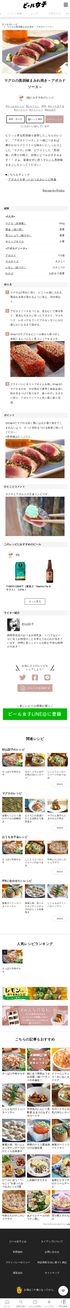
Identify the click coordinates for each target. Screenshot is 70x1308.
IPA (28, 97)
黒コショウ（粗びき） (18, 235)
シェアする (49, 1300)
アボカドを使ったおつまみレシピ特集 (32, 179)
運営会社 (18, 1273)
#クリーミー (36, 109)
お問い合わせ (52, 1252)
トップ (34, 13)
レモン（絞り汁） (16, 267)
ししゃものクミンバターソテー (56, 905)
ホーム (7, 1300)
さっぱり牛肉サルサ (13, 1073)
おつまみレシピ (10, 24)
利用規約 (18, 1252)
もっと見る (35, 601)
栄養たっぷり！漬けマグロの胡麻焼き (11, 818)
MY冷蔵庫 (63, 1300)
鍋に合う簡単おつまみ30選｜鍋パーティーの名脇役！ (38, 1077)
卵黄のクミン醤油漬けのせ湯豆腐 (38, 1146)
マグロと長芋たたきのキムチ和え (56, 817)
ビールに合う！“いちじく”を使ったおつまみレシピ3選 (12, 1183)
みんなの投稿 (35, 1300)
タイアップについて (52, 1241)
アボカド (10, 255)
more (60, 784)
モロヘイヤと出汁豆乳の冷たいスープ (34, 774)
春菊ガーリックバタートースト (11, 905)
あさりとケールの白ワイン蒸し (38, 1217)
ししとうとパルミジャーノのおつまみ (56, 774)
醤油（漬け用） (14, 229)
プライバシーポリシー (18, 1262)
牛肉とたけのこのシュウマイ (56, 861)
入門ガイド (54, 13)
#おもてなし (33, 106)
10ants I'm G (43, 586)
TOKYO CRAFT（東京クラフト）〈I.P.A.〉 (20, 588)
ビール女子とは (17, 1241)
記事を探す (21, 1300)
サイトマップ (52, 1273)
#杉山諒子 (50, 109)
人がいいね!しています (35, 126)
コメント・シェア (54, 120)
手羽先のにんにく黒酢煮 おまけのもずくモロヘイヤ (38, 1112)
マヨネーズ (12, 261)
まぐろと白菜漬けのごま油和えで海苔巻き (34, 818)
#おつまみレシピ (15, 106)
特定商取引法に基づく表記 (52, 1262)
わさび (9, 273)
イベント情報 (14, 13)
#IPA (43, 106)
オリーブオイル (14, 241)
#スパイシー (21, 109)
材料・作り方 (15, 119)
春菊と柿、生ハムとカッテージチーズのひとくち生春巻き (34, 908)
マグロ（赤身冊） (16, 223)
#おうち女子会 (56, 106)
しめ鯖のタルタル (37, 1180)
